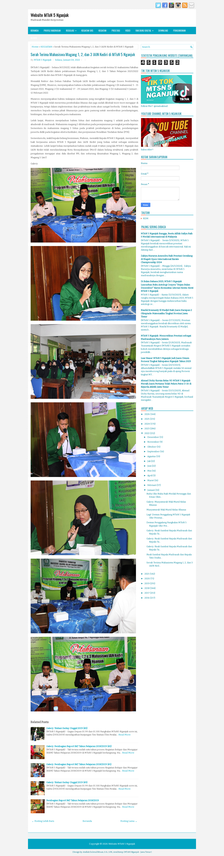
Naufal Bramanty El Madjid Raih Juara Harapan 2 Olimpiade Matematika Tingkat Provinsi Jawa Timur (166, 313)
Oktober (152, 446)
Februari (152, 485)
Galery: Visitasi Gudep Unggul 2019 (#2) (67, 728)
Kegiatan (102, 30)
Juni (149, 466)
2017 (147, 593)
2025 (147, 419)
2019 (147, 583)
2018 (147, 588)
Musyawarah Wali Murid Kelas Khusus (166, 509)
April (150, 475)
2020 (147, 578)
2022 (147, 433)
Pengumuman (179, 30)
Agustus (151, 456)
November (153, 442)
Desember (153, 437)
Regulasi (71, 30)
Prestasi (116, 30)
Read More (124, 734)
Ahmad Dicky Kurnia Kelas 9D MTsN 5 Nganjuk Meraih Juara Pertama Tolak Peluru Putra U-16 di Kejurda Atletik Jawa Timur (166, 383)
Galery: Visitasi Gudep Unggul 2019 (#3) (67, 782)
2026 (147, 414)
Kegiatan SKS (87, 30)
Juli (149, 461)
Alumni (34, 38)
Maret (150, 480)
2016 (147, 597)
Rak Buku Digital (144, 30)
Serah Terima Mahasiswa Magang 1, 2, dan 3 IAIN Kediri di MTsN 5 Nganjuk (83, 54)
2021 (147, 573)
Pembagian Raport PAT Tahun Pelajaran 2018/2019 (72, 800)
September (153, 451)
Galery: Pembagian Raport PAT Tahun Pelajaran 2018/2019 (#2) (79, 746)
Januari (151, 490)
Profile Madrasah (52, 30)
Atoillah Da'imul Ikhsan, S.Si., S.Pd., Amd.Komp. (103, 852)
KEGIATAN (46, 46)
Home (35, 46)
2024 (147, 423)
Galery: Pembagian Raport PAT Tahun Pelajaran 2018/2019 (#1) (78, 764)
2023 (147, 428)
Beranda (34, 30)
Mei (149, 470)
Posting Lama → (128, 821)
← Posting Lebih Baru (43, 821)
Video (127, 30)
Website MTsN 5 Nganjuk (50, 15)
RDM (145, 218)
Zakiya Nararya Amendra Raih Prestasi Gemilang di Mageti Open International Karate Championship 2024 (166, 258)
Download (163, 30)
